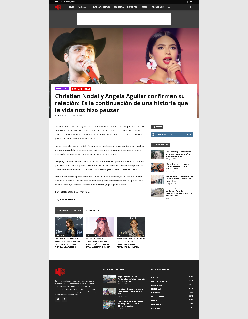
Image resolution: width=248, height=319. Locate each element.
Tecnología (158, 7)
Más (170, 7)
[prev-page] (56, 252)
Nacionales (84, 7)
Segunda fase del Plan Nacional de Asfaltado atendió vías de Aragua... (131, 278)
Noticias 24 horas (64, 116)
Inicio (71, 7)
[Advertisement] (124, 19)
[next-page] (60, 252)
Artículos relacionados (69, 211)
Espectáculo (62, 88)
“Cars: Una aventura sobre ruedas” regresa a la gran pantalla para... (177, 166)
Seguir (188, 134)
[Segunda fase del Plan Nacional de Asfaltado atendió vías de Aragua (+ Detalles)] (109, 279)
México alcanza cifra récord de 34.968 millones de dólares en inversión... (179, 178)
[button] (190, 7)
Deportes (132, 7)
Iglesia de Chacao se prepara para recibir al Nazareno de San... (130, 291)
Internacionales (101, 7)
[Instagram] (187, 2)
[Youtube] (191, 2)
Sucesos (144, 7)
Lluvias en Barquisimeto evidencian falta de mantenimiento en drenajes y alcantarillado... (179, 192)
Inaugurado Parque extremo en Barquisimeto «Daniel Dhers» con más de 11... (130, 303)
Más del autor (91, 211)
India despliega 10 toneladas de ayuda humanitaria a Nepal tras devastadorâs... (179, 153)
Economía (119, 7)
